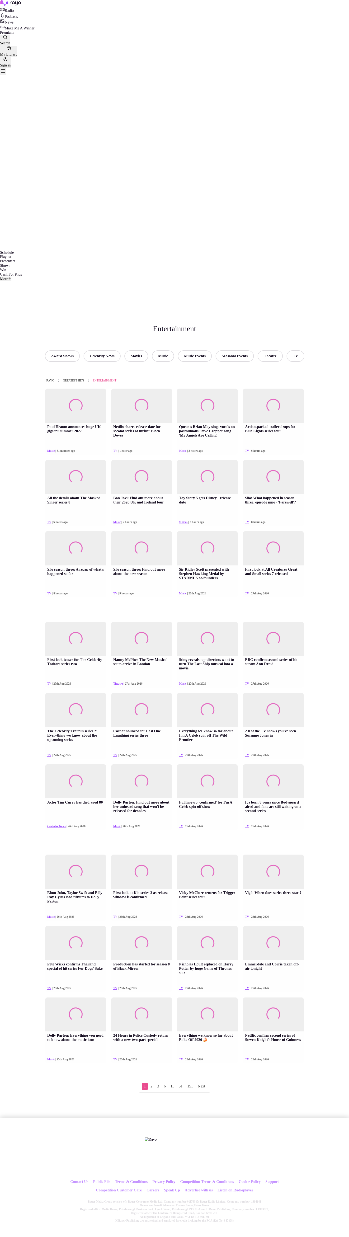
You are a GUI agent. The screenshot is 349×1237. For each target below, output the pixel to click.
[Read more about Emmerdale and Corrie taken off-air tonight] (273, 943)
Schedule (7, 252)
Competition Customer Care (119, 1190)
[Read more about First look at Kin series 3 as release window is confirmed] (141, 872)
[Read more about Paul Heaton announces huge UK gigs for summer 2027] (75, 406)
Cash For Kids (11, 274)
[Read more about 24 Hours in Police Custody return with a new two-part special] (141, 1014)
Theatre (270, 356)
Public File (101, 1182)
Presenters (7, 261)
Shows (5, 265)
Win (3, 270)
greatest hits (73, 380)
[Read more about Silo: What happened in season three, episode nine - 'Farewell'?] (273, 477)
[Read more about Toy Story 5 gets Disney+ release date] (207, 477)
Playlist (5, 257)
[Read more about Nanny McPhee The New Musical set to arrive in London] (141, 639)
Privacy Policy (163, 1182)
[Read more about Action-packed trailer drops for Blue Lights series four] (273, 406)
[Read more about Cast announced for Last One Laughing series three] (141, 710)
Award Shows (62, 356)
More (4, 279)
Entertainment (104, 380)
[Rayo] (151, 1139)
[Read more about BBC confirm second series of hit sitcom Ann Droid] (273, 639)
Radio (9, 11)
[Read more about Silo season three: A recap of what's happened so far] (75, 548)
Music (163, 356)
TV (295, 356)
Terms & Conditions (131, 1182)
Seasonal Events (235, 356)
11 (172, 1086)
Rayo (50, 380)
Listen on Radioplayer (235, 1190)
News (9, 22)
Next (201, 1086)
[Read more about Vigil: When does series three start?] (273, 872)
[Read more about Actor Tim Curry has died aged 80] (75, 781)
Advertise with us (199, 1190)
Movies (136, 356)
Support (272, 1182)
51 (181, 1086)
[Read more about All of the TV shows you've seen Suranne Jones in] (273, 710)
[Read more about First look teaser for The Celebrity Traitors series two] (75, 639)
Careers (152, 1190)
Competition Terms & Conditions (207, 1182)
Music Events (195, 356)
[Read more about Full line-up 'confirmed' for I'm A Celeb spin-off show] (207, 781)
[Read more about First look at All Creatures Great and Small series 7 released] (273, 548)
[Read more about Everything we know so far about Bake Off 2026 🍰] (207, 1014)
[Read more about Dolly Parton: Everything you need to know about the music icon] (75, 1014)
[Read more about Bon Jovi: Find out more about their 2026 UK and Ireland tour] (141, 477)
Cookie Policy (250, 1182)
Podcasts (11, 16)
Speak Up (172, 1190)
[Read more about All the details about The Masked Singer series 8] (75, 477)
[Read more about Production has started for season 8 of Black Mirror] (141, 943)
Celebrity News (102, 356)
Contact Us (79, 1182)
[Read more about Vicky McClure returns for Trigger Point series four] (207, 872)
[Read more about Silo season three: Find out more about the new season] (141, 548)
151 (190, 1086)
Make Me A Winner (19, 28)
